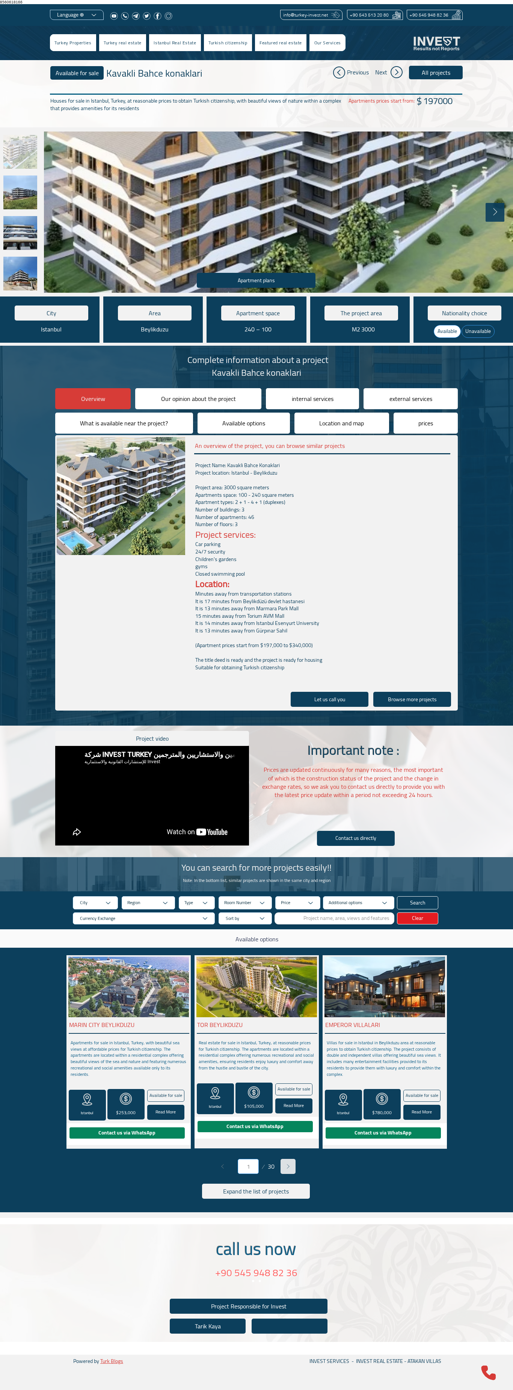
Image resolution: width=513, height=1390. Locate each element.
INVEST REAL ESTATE (379, 1361)
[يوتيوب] (114, 16)
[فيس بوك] (157, 16)
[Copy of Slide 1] (260, 1281)
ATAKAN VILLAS (424, 1361)
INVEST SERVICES (329, 1361)
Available (447, 331)
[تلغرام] (136, 16)
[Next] (288, 1166)
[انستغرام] (168, 16)
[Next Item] (495, 212)
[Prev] (222, 1166)
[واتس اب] (125, 16)
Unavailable (478, 331)
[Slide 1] (253, 1281)
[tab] (93, 398)
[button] (122, 42)
